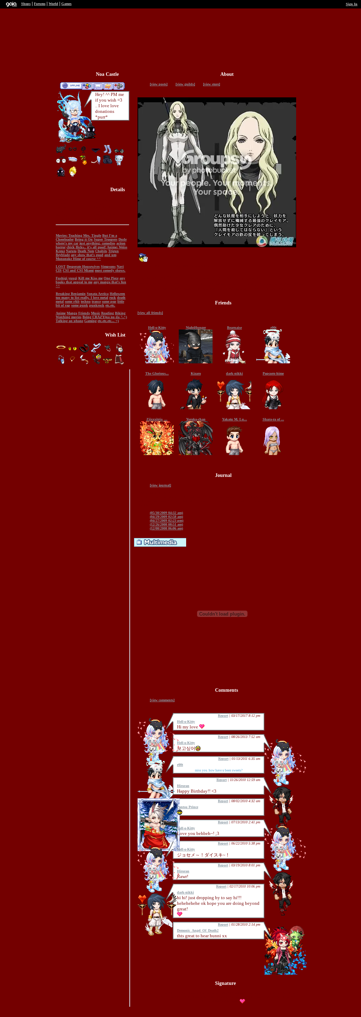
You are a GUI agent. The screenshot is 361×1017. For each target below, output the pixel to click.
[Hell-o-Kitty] (157, 362)
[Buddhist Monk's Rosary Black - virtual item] (84, 153)
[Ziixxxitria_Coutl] (157, 454)
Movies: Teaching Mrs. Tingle (78, 235)
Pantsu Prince (187, 807)
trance (96, 301)
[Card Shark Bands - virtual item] (72, 153)
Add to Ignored (119, 86)
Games (66, 4)
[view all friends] (150, 313)
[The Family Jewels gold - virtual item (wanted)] (108, 363)
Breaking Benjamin (71, 294)
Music (95, 313)
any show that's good (87, 255)
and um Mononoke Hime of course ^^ (86, 257)
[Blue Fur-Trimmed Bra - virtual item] (72, 164)
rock (112, 297)
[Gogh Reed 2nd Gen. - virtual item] (84, 164)
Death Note (86, 251)
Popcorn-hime (273, 373)
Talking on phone (69, 321)
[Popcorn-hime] (273, 408)
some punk (79, 305)
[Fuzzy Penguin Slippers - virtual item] (119, 153)
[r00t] (273, 362)
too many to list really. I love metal (82, 297)
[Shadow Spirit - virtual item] (61, 175)
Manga (72, 313)
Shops (26, 4)
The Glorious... (157, 373)
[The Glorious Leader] (157, 408)
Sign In (351, 4)
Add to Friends (87, 86)
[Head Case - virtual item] (72, 175)
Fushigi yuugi (66, 278)
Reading (107, 313)
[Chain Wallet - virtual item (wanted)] (108, 352)
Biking (120, 313)
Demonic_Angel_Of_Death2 (198, 930)
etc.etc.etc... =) (108, 321)
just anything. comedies (97, 243)
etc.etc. (110, 305)
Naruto (71, 251)
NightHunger (196, 327)
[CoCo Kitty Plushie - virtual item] (61, 153)
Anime (61, 313)
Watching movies (68, 317)
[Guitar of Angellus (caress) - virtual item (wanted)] (85, 363)
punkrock (96, 305)
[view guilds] (185, 84)
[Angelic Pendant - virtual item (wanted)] (73, 363)
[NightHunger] (196, 362)
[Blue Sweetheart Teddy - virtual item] (119, 164)
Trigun (113, 251)
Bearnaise (234, 327)
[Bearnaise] (234, 362)
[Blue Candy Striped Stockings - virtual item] (107, 153)
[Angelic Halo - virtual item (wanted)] (61, 352)
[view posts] (158, 84)
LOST (61, 266)
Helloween (117, 294)
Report (223, 716)
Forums (39, 4)
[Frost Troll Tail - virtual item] (96, 164)
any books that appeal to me (90, 280)
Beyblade (63, 255)
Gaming (90, 321)
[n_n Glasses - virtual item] (61, 164)
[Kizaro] (196, 408)
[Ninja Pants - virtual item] (107, 164)
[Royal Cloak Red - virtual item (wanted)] (119, 363)
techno (86, 301)
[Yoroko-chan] (196, 454)
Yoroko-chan (196, 419)
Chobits (101, 251)
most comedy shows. (110, 270)
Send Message (98, 86)
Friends (84, 313)
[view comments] (162, 700)
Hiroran (183, 786)
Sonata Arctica (98, 294)
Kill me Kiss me (90, 278)
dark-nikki (234, 373)
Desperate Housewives (83, 266)
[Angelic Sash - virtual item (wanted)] (96, 352)
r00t (273, 327)
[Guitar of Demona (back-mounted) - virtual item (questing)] (96, 363)
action (121, 243)
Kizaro (196, 373)
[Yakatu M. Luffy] (234, 454)
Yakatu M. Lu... (234, 419)
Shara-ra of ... (273, 419)
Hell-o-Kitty (157, 327)
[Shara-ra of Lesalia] (273, 454)
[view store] (211, 84)
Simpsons (108, 266)
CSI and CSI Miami (78, 270)
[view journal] (160, 485)
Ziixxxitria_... (156, 419)
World (53, 4)
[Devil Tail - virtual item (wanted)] (85, 352)
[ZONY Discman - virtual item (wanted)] (119, 352)
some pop (109, 301)
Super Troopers (105, 239)
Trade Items (108, 86)
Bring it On (84, 239)
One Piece (111, 278)
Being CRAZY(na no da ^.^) (104, 317)
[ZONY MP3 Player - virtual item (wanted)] (61, 363)
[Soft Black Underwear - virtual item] (96, 153)
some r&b (72, 301)
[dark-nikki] (234, 408)
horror (61, 247)
